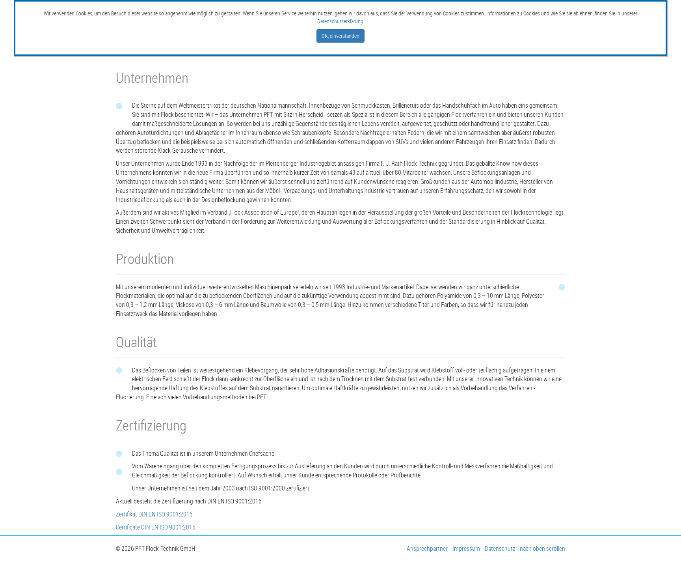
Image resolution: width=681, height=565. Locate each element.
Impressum (466, 548)
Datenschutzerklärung (340, 21)
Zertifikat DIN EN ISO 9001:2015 (154, 514)
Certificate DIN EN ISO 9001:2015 (155, 527)
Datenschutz (500, 548)
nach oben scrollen (542, 548)
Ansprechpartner (427, 548)
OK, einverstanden (340, 35)
